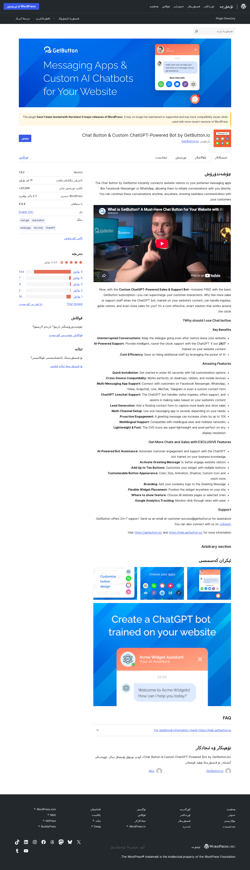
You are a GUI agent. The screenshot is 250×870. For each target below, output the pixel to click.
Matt (51, 814)
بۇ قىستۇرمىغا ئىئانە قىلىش (66, 366)
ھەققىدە (231, 809)
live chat (38, 227)
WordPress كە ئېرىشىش (21, 6)
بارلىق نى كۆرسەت (30, 304)
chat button (38, 220)
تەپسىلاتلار (221, 157)
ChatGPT (50, 227)
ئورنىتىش (181, 157)
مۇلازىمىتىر (229, 820)
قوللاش (23, 157)
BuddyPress (47, 826)
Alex (151, 771)
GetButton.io (190, 141)
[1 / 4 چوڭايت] (226, 572)
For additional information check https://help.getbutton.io (192, 730)
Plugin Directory (225, 18)
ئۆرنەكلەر (185, 814)
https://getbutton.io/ (148, 532)
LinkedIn (225, 524)
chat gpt (24, 220)
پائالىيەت (96, 814)
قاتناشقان (95, 809)
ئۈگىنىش (141, 809)
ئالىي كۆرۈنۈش (73, 238)
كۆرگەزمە (185, 809)
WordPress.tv (136, 826)
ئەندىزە (187, 826)
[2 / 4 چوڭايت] (179, 572)
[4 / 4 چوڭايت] (226, 608)
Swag (96, 826)
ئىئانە (96, 820)
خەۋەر (231, 814)
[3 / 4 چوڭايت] (132, 572)
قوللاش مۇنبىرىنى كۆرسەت (66, 335)
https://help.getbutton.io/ (186, 532)
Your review (75, 304)
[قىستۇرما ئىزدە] (196, 31)
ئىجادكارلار (140, 820)
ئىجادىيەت (161, 157)
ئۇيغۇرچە (195, 847)
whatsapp (25, 227)
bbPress (49, 820)
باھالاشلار (200, 157)
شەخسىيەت (229, 826)
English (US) (26, 211)
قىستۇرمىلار (184, 820)
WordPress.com (45, 809)
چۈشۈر (25, 138)
